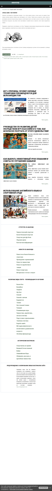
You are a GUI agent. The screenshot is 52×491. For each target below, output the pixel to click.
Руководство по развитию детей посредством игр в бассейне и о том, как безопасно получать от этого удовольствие (26, 128)
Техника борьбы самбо (37, 56)
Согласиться (43, 487)
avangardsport (21, 54)
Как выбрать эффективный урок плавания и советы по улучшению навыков (25, 160)
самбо (21, 58)
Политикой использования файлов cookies (21, 489)
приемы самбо (19, 56)
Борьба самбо (7, 54)
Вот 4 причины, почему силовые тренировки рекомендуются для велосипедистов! (19, 93)
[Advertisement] (26, 75)
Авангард (15, 3)
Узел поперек (45, 56)
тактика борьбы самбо (27, 56)
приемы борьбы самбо (15, 58)
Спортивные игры (5, 9)
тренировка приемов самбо (9, 56)
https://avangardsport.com (22, 386)
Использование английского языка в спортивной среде (22, 191)
